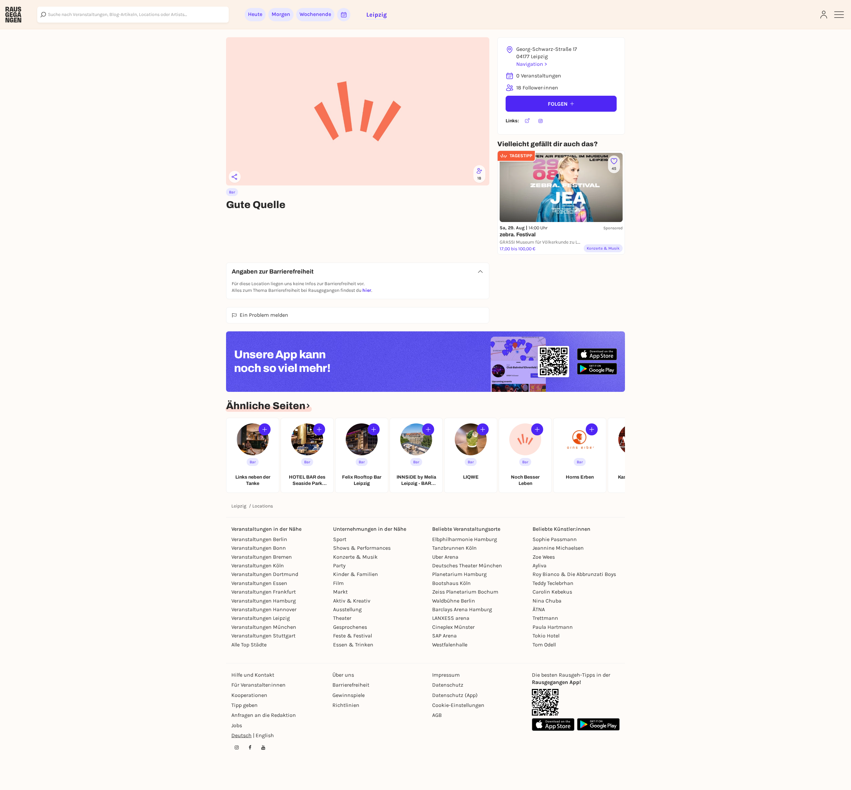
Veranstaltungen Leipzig (260, 618)
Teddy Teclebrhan (553, 583)
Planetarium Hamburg (459, 574)
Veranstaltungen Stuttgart (263, 635)
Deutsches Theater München (467, 565)
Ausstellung (347, 609)
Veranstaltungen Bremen (261, 557)
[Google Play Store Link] (598, 724)
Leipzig (238, 506)
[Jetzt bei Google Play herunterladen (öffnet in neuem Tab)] (597, 369)
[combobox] (133, 15)
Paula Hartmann (553, 627)
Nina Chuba (547, 601)
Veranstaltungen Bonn (258, 548)
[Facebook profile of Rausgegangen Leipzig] (250, 747)
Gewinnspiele (348, 695)
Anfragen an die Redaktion (263, 715)
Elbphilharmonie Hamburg (464, 539)
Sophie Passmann (555, 539)
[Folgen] (265, 429)
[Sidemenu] (839, 14)
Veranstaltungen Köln (257, 565)
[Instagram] (540, 121)
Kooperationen (249, 695)
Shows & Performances (362, 548)
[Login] (823, 15)
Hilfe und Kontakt (252, 675)
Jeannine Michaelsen (558, 548)
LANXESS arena (450, 618)
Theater (342, 618)
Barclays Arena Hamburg (462, 609)
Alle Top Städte (249, 644)
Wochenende (315, 14)
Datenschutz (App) (455, 695)
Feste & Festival (352, 635)
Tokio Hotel (546, 635)
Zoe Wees (544, 557)
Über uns (343, 675)
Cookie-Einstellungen (458, 705)
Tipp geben (244, 705)
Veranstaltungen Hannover (264, 609)
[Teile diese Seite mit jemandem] (235, 177)
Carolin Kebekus (552, 592)
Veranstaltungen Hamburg (263, 601)
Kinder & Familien (355, 574)
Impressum (446, 675)
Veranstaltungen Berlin (259, 539)
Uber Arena (445, 557)
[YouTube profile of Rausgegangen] (263, 747)
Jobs (236, 725)
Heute (255, 14)
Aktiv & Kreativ (351, 601)
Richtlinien (345, 705)
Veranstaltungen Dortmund (264, 574)
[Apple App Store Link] (553, 724)
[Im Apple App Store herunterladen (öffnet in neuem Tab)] (597, 354)
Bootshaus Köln (451, 583)
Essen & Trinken (353, 644)
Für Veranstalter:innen (258, 685)
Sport (339, 539)
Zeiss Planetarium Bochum (465, 592)
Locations (262, 506)
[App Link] (545, 702)
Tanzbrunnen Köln (454, 548)
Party (339, 565)
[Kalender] (343, 14)
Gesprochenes (350, 627)
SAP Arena (444, 635)
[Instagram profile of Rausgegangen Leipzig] (236, 747)
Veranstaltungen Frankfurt (263, 592)
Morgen (281, 14)
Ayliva (540, 565)
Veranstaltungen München (263, 627)
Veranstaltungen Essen (259, 583)
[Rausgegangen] (13, 15)
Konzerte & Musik (355, 557)
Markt (340, 592)
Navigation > (531, 64)
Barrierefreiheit (350, 685)
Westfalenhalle (449, 644)
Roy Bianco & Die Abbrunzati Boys (574, 574)
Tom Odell (544, 644)
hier (366, 290)
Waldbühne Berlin (453, 601)
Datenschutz (447, 685)
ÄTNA (539, 609)
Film (338, 583)
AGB (437, 715)
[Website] (527, 121)
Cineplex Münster (453, 627)
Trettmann (545, 618)
